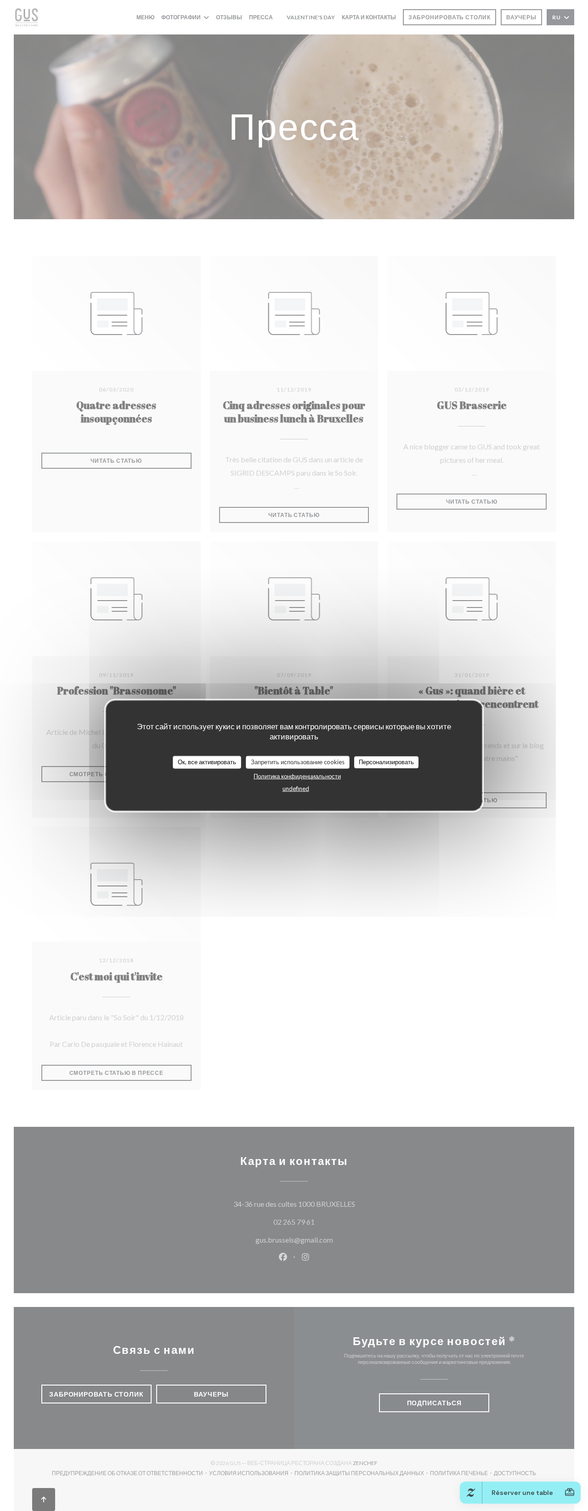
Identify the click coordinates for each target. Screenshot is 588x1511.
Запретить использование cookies (298, 762)
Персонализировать (386, 762)
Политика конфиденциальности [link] (297, 775)
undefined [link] (296, 788)
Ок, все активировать (207, 762)
